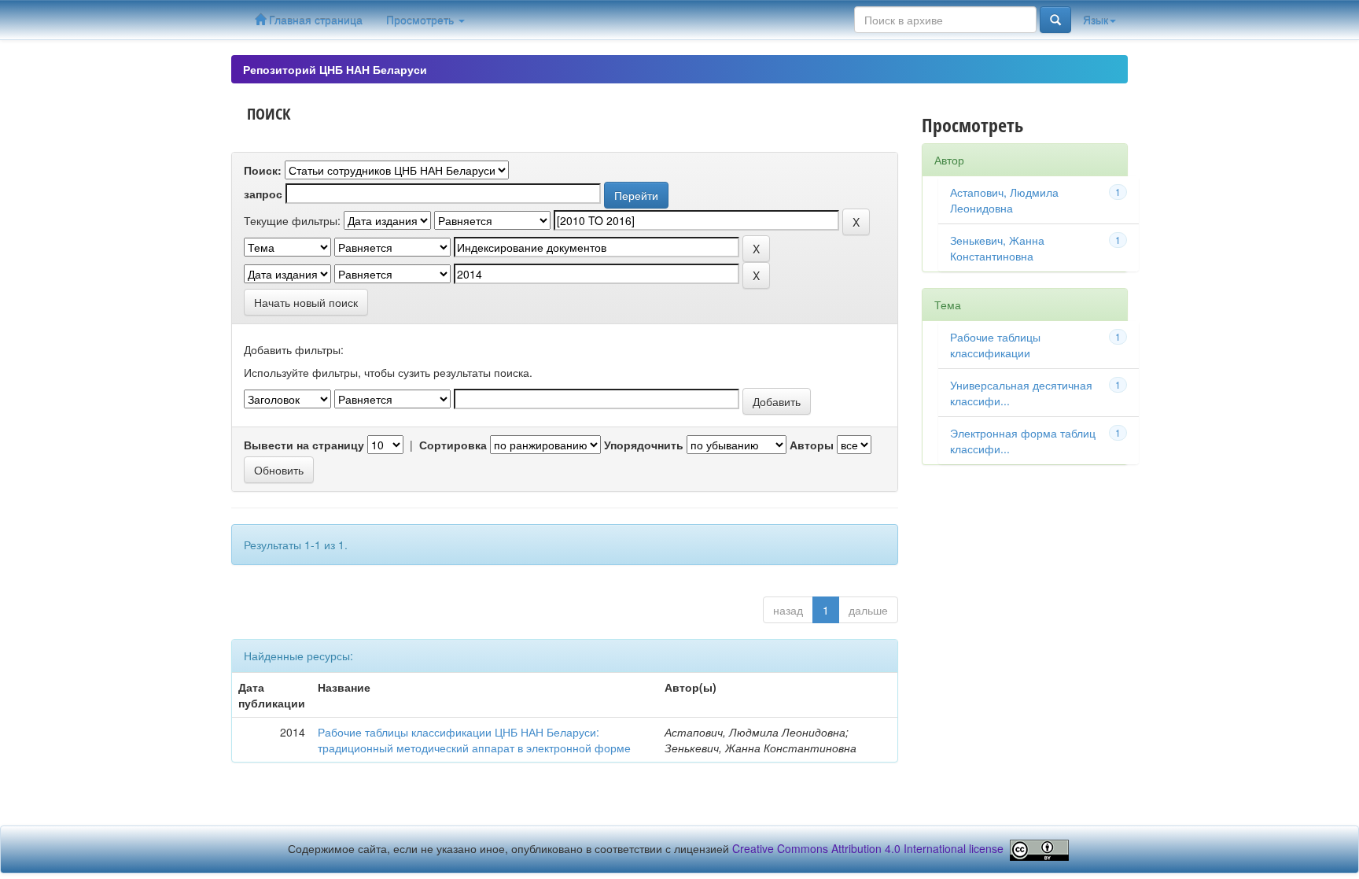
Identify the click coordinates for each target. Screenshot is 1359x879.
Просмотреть (421, 20)
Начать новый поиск (306, 302)
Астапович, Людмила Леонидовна (1004, 200)
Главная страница (314, 20)
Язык (1095, 20)
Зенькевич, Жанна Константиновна (997, 248)
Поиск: (263, 170)
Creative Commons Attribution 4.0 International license (868, 848)
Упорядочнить (643, 444)
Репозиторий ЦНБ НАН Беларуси (335, 69)
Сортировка (453, 444)
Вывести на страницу (304, 444)
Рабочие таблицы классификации (995, 344)
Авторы (812, 444)
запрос (263, 193)
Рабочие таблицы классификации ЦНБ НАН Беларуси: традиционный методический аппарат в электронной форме (474, 739)
